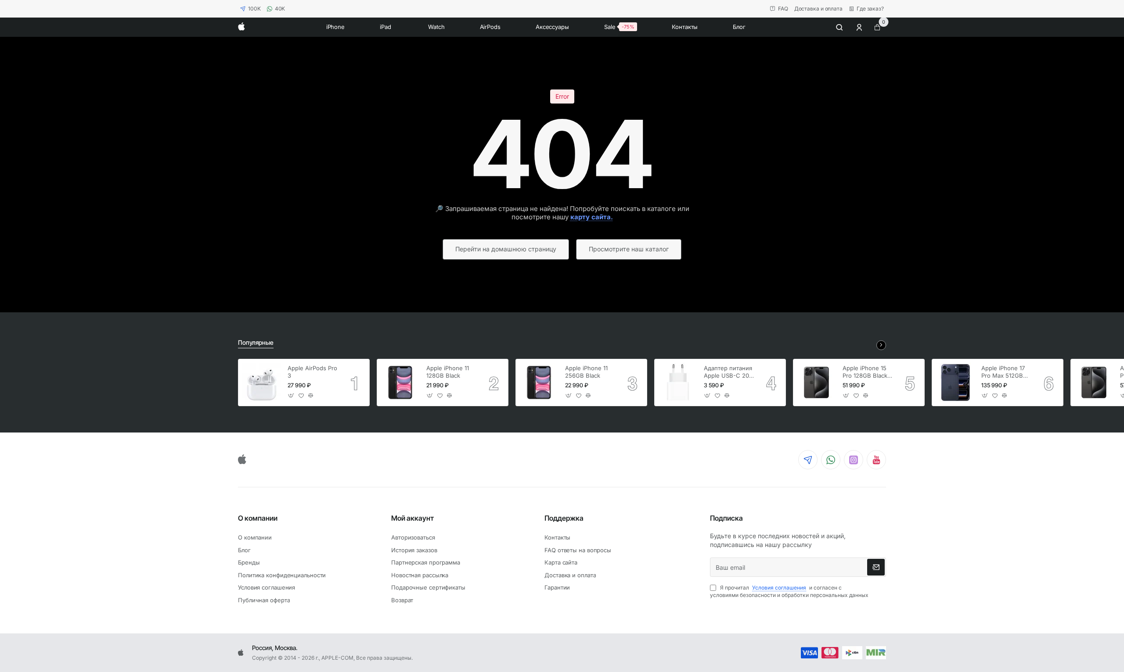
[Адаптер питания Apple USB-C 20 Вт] (678, 382)
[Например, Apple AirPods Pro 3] (839, 27)
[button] (291, 396)
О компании (257, 518)
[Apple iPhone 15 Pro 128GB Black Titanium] (816, 382)
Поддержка (564, 518)
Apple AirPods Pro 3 (312, 372)
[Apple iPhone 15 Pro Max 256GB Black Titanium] (1094, 382)
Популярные (256, 342)
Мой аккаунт (412, 518)
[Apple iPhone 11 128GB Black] (400, 382)
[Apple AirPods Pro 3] (261, 382)
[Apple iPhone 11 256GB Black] (539, 382)
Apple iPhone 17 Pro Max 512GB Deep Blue (1003, 372)
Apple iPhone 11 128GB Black (447, 372)
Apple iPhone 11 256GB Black (586, 372)
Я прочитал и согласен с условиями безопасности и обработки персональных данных (789, 591)
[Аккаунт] (860, 27)
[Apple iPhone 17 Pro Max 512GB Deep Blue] (955, 382)
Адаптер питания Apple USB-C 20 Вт (728, 372)
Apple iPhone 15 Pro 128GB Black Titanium (865, 372)
